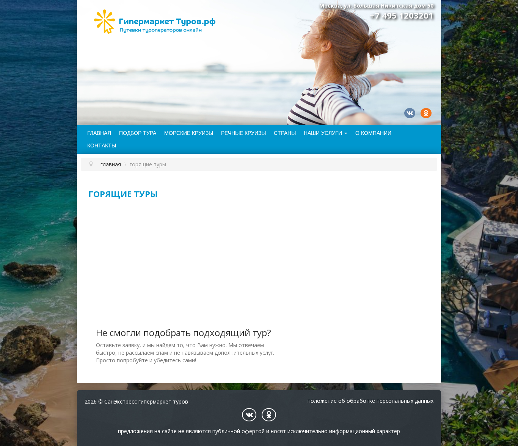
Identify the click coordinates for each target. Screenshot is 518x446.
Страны (285, 133)
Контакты (101, 145)
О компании (373, 133)
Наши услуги (323, 133)
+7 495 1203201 (401, 15)
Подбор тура (137, 133)
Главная (99, 133)
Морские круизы (188, 133)
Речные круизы (243, 133)
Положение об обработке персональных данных (370, 400)
